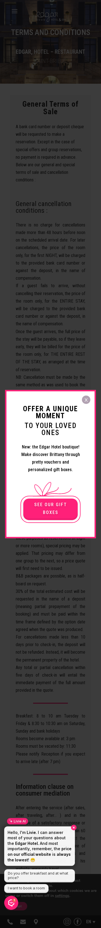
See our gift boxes (50, 508)
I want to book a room (26, 888)
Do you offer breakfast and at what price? (38, 875)
